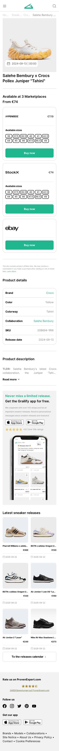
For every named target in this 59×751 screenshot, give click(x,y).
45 (16, 140)
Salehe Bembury (44, 321)
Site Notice (9, 737)
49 (45, 140)
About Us (25, 737)
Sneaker (17, 15)
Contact (8, 741)
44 (8, 140)
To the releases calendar (27, 656)
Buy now (29, 153)
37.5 (16, 136)
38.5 (23, 136)
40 (30, 136)
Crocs (27, 15)
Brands (7, 733)
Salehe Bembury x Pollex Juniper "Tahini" (44, 15)
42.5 (45, 136)
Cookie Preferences (28, 741)
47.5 (31, 140)
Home (6, 15)
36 (8, 136)
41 (38, 136)
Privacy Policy (43, 737)
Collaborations (35, 733)
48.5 (38, 140)
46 (23, 140)
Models (18, 733)
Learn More (11, 271)
